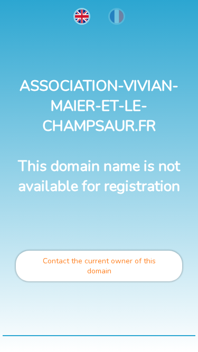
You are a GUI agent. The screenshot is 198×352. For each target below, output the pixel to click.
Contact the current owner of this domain (99, 266)
